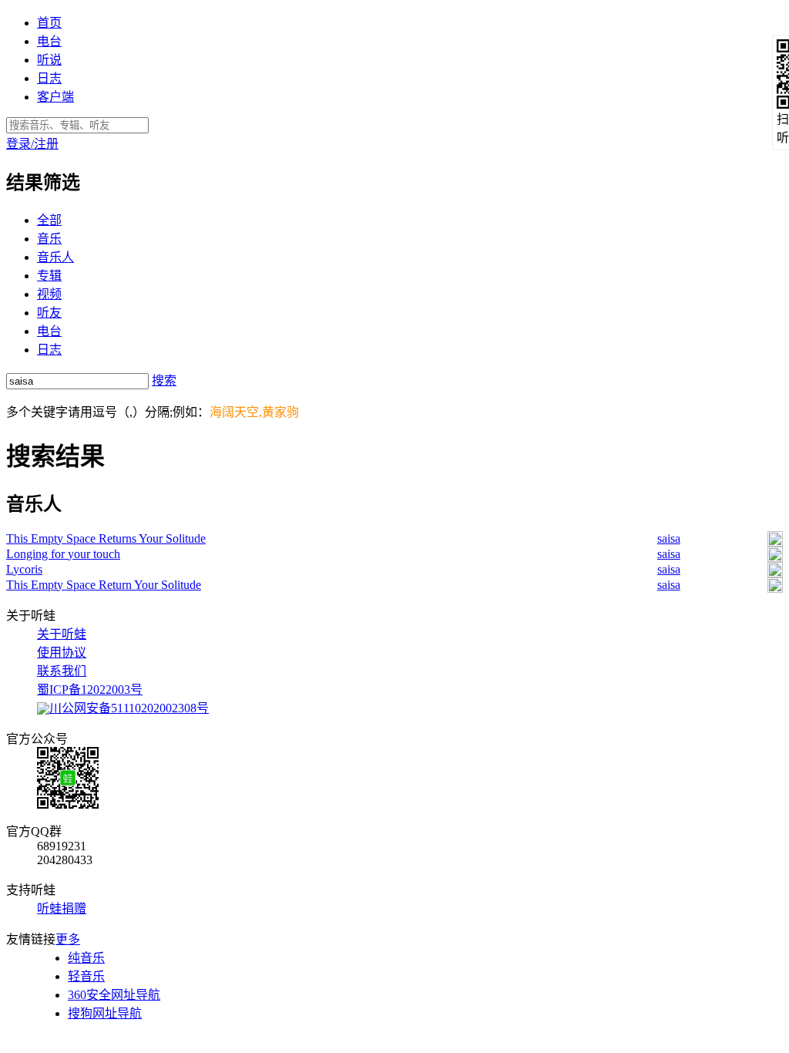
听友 (49, 312)
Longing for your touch (63, 553)
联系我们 (61, 671)
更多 (67, 939)
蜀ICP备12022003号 (90, 689)
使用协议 (61, 652)
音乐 (49, 238)
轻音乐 (86, 976)
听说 (49, 59)
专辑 (49, 275)
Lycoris (24, 569)
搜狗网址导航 (105, 1013)
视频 (49, 294)
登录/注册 (32, 143)
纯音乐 (86, 957)
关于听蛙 (61, 634)
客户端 (55, 96)
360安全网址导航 (114, 994)
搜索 (164, 380)
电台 (49, 41)
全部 (49, 220)
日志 (49, 78)
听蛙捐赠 (61, 908)
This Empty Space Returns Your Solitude (106, 538)
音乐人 (55, 257)
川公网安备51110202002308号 (129, 708)
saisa (668, 538)
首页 (49, 22)
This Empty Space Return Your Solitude (103, 584)
